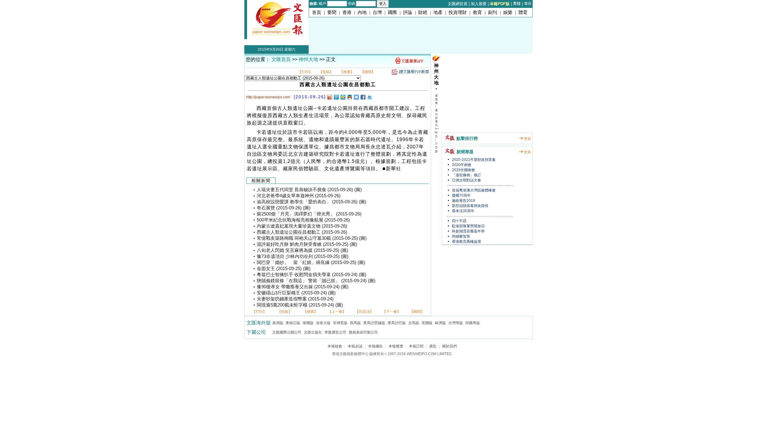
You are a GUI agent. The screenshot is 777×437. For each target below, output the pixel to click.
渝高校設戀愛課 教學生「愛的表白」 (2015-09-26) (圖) (311, 201)
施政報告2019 (463, 200)
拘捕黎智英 (460, 236)
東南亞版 (293, 323)
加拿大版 (323, 323)
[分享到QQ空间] (342, 97)
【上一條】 (337, 312)
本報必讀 (355, 346)
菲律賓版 (340, 323)
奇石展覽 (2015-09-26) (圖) (283, 207)
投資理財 (458, 12)
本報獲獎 (395, 346)
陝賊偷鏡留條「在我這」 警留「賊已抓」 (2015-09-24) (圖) (316, 280)
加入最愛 (479, 4)
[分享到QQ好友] (349, 97)
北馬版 (413, 323)
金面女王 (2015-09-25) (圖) (283, 268)
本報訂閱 (416, 346)
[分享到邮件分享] (356, 97)
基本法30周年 (462, 211)
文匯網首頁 (457, 4)
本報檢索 (334, 346)
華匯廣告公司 (335, 332)
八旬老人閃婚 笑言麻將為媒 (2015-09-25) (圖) (302, 250)
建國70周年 (461, 195)
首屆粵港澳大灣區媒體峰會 (473, 190)
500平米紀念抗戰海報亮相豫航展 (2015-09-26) (303, 220)
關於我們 (449, 346)
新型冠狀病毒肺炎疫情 (469, 206)
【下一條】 (391, 312)
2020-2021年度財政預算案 (473, 160)
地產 (438, 12)
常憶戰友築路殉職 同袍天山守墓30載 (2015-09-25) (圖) (312, 238)
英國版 (427, 323)
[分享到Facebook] (362, 97)
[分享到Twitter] (369, 97)
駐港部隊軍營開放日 (468, 226)
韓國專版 (472, 323)
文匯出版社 (313, 332)
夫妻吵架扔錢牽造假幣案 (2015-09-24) (295, 298)
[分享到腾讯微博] (336, 97)
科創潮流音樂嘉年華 (468, 231)
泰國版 (308, 323)
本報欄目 (375, 346)
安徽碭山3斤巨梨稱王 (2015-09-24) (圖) (296, 292)
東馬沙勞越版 (374, 323)
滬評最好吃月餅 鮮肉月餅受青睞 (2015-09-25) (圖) (307, 244)
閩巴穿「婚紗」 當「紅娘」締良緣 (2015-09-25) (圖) (311, 262)
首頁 (316, 12)
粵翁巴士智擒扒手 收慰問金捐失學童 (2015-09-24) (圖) (311, 274)
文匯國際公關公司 (286, 332)
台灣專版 (455, 323)
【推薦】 (347, 72)
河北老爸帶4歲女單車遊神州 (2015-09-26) (299, 195)
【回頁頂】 (364, 312)
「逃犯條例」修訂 (466, 175)
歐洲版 (440, 323)
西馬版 (355, 323)
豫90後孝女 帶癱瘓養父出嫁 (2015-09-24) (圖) (302, 286)
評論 (407, 12)
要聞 (331, 12)
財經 (422, 12)
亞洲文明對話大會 (466, 180)
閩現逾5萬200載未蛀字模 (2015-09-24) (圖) (300, 305)
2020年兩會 (461, 165)
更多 (527, 139)
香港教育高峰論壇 (466, 241)
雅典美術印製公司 (363, 332)
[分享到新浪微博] (329, 97)
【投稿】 (326, 72)
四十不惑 (459, 221)
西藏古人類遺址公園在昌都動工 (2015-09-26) (302, 232)
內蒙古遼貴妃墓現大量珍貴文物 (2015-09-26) (302, 226)
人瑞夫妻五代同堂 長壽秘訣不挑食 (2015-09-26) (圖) (309, 189)
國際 (392, 12)
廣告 (432, 346)
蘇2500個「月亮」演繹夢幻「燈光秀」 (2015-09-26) (309, 214)
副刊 (492, 12)
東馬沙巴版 (397, 323)
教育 (477, 12)
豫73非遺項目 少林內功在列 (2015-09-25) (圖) (302, 256)
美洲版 (277, 323)
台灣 (377, 12)
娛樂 (507, 12)
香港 (346, 12)
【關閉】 (368, 72)
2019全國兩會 (463, 170)
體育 (523, 12)
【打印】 (305, 72)
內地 (362, 12)
